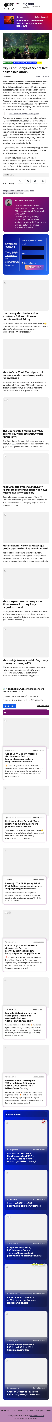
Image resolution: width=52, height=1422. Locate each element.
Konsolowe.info (37, 1415)
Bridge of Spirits (8, 191)
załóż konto (11, 255)
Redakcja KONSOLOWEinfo (12, 1410)
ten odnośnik (27, 103)
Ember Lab (19, 191)
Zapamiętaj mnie (29, 263)
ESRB (12, 175)
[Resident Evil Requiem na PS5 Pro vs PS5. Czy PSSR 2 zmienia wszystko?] (26, 1325)
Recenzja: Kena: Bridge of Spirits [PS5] (24, 113)
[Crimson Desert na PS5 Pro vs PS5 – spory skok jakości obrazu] (26, 1372)
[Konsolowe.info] (12, 5)
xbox (21, 193)
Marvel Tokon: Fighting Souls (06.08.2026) (24, 700)
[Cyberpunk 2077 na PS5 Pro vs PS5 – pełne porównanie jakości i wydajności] (26, 1278)
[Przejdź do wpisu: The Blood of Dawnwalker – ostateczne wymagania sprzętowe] (9, 20)
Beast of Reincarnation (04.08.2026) (21, 696)
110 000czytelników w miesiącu (31, 5)
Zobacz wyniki (43, 705)
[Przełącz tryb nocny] (13, 9)
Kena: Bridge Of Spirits (10, 193)
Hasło (24, 253)
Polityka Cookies (43, 1410)
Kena (32, 191)
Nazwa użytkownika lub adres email (32, 242)
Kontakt (30, 1410)
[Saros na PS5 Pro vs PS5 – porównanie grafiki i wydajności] (26, 1184)
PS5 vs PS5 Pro (14, 1114)
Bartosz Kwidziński (42, 76)
